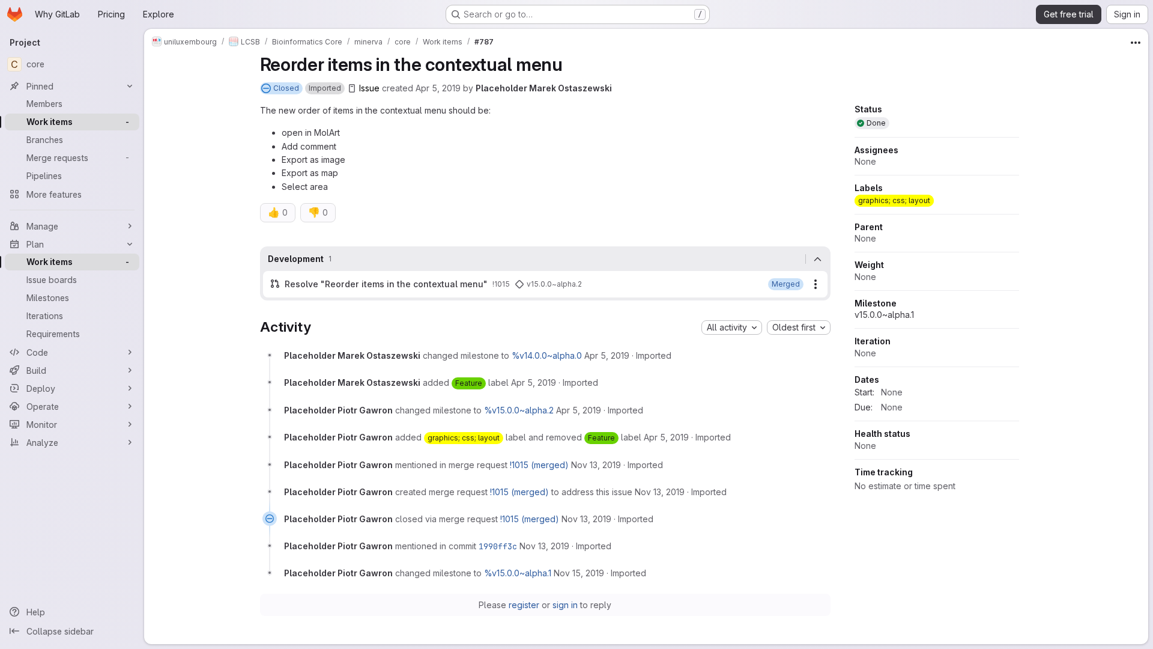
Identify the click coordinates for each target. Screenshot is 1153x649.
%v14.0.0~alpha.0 (547, 355)
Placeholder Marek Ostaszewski (544, 88)
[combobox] (731, 327)
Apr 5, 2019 (438, 88)
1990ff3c (498, 546)
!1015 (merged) (539, 465)
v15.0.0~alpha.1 (884, 314)
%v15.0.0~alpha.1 (517, 573)
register (524, 605)
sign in (565, 605)
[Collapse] (818, 259)
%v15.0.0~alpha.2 (519, 410)
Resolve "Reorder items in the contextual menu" (386, 284)
